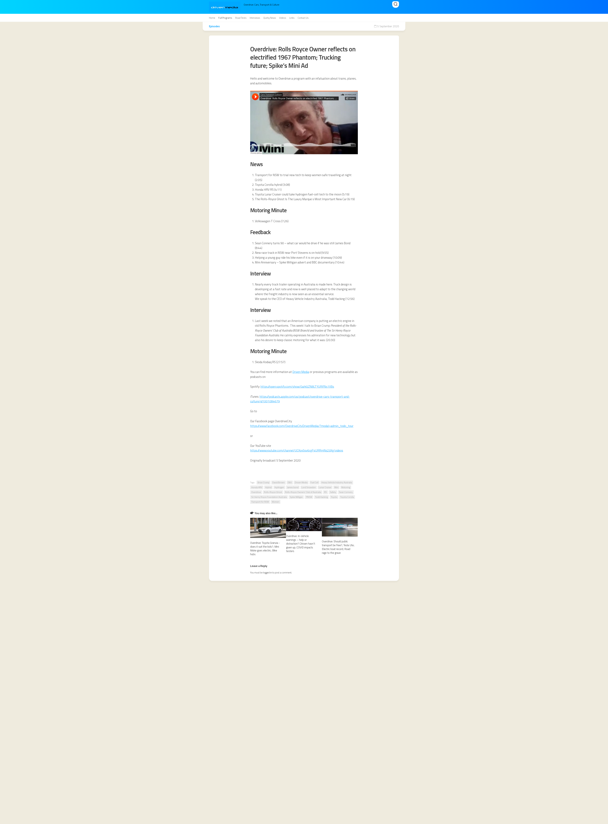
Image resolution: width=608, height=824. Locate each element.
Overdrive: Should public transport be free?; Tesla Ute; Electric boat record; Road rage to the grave (338, 547)
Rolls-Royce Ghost (273, 492)
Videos (282, 17)
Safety (333, 492)
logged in (267, 572)
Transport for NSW (260, 501)
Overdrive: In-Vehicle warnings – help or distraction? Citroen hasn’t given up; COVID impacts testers (300, 543)
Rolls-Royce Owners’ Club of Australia (303, 492)
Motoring (345, 487)
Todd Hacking (321, 497)
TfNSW (309, 497)
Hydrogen (279, 487)
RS (325, 492)
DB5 (290, 482)
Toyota (334, 497)
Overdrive (256, 492)
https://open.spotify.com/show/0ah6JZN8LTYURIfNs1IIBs (297, 386)
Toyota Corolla (347, 497)
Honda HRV (256, 487)
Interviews (255, 17)
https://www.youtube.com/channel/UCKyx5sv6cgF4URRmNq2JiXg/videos (296, 450)
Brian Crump (263, 482)
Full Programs (225, 17)
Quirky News (269, 17)
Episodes (214, 26)
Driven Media (300, 371)
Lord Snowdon (308, 487)
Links (291, 17)
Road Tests (241, 17)
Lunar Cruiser (325, 487)
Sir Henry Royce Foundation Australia (269, 497)
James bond (292, 487)
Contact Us (303, 17)
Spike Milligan (296, 497)
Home (212, 17)
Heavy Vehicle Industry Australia (336, 482)
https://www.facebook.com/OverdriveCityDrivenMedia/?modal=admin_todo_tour (301, 425)
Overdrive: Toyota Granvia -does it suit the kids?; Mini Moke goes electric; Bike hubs (265, 548)
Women (275, 501)
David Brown (278, 482)
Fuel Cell (314, 482)
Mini (336, 487)
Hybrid (268, 487)
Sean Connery (346, 492)
